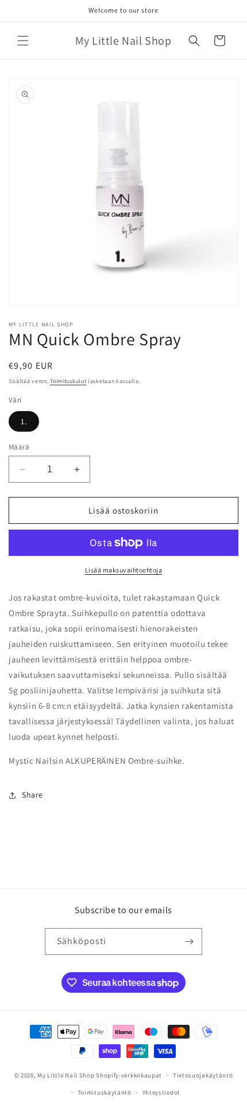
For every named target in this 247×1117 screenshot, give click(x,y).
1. (24, 421)
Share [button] (32, 795)
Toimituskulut (68, 381)
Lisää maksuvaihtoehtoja (124, 570)
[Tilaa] (189, 941)
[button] (23, 40)
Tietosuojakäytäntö (203, 1075)
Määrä (19, 447)
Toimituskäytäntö (105, 1092)
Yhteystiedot (161, 1092)
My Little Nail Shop (65, 1075)
